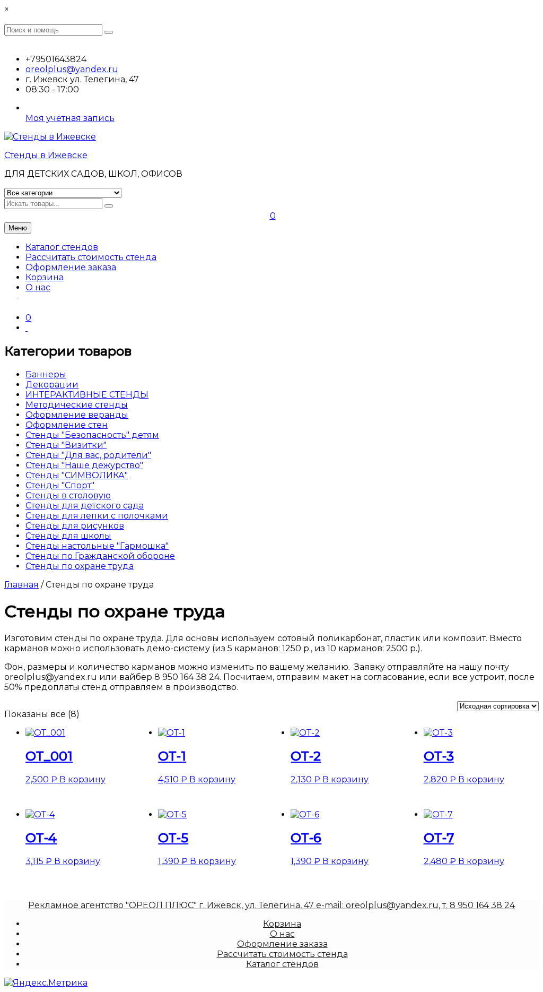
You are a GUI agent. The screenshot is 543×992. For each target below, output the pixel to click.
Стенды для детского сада (84, 506)
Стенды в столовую (68, 495)
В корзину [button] (82, 779)
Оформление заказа (70, 267)
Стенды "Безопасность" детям (92, 435)
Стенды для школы (68, 536)
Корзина (44, 277)
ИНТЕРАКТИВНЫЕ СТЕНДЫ (86, 395)
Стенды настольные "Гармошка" (97, 546)
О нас (37, 287)
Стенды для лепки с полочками (96, 516)
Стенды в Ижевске (45, 155)
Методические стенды (76, 405)
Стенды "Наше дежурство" (84, 465)
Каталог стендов (61, 247)
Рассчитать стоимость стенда (90, 257)
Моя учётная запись (70, 118)
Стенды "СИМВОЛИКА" (76, 475)
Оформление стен (66, 425)
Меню (17, 228)
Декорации (51, 384)
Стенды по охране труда (79, 566)
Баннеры (45, 374)
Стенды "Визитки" (66, 445)
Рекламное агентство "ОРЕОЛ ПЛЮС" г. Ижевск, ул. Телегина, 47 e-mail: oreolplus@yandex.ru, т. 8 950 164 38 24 (271, 905)
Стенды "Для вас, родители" (88, 455)
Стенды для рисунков (74, 526)
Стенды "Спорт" (59, 485)
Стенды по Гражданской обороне (100, 556)
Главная (21, 585)
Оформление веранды (76, 415)
